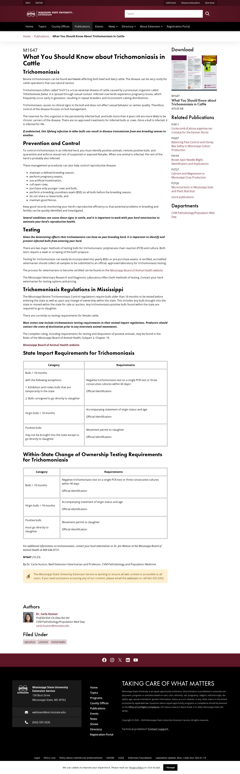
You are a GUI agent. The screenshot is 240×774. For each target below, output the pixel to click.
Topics (42, 26)
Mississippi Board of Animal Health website (136, 270)
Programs (96, 698)
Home (29, 26)
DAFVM (39, 2)
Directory (127, 26)
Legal (37, 757)
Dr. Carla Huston (47, 614)
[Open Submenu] (117, 26)
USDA (121, 757)
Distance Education (190, 2)
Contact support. (158, 729)
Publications (82, 26)
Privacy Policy (136, 767)
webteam (132, 578)
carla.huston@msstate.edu (52, 625)
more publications (182, 197)
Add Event (171, 2)
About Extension (150, 26)
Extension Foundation (140, 757)
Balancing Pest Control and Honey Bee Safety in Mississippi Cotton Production (192, 146)
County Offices (61, 26)
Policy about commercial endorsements (81, 757)
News (112, 26)
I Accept (170, 767)
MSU (28, 2)
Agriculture (29, 641)
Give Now (209, 2)
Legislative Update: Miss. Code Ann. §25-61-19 (181, 757)
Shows (94, 724)
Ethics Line (50, 757)
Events (99, 26)
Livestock (43, 641)
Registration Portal (178, 26)
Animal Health (58, 641)
